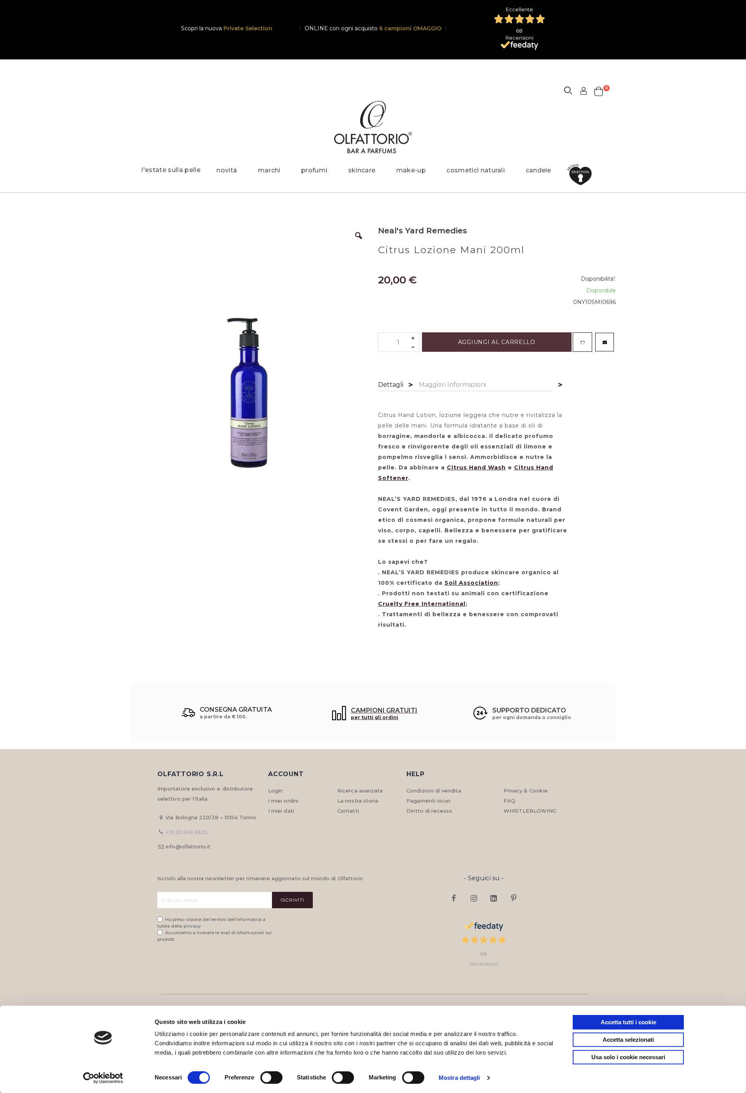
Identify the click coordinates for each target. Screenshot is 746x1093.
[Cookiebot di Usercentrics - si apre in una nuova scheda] (103, 1078)
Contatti (348, 811)
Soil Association (471, 582)
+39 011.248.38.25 (186, 832)
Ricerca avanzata (360, 790)
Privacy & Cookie (526, 790)
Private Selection (247, 28)
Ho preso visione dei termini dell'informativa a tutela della (211, 923)
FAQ (509, 801)
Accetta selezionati (628, 1039)
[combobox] (571, 91)
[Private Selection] (581, 174)
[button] (358, 241)
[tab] (390, 385)
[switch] (271, 1078)
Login (275, 790)
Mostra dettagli (459, 1077)
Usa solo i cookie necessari (628, 1057)
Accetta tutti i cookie (628, 1022)
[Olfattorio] (373, 127)
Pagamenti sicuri (428, 801)
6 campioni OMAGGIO (410, 28)
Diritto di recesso (429, 811)
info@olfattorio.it (188, 846)
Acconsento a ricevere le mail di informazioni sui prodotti (214, 936)
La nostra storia (357, 801)
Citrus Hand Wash (476, 467)
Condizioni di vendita (433, 790)
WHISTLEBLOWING (530, 811)
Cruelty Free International (421, 603)
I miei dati (281, 811)
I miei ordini (283, 801)
